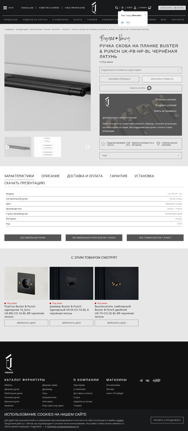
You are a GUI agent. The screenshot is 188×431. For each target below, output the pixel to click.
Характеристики (19, 176)
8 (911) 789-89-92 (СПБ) (75, 8)
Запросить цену (26, 322)
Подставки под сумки (52, 405)
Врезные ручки (11, 401)
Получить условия (165, 105)
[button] (88, 147)
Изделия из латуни (82, 401)
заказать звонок (172, 8)
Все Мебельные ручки (32, 237)
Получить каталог (165, 99)
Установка (144, 176)
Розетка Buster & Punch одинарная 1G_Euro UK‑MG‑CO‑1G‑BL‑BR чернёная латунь (24, 311)
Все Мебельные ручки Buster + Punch (94, 237)
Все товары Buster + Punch (155, 237)
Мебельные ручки (13, 393)
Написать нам (27, 8)
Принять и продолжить (167, 420)
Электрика (47, 401)
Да (122, 22)
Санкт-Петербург (115, 393)
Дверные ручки (11, 389)
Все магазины (113, 385)
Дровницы (47, 389)
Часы (44, 393)
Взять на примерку (165, 111)
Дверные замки (49, 385)
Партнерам (79, 385)
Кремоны (9, 405)
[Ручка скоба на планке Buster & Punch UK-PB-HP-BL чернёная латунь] (47, 82)
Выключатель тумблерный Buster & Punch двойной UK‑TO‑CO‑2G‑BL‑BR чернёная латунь (114, 311)
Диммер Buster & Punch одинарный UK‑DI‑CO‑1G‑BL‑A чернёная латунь (69, 310)
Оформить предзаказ (119, 79)
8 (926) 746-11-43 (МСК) (49, 8)
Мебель (8, 385)
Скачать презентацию (24, 183)
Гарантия (118, 176)
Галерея (77, 405)
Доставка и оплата (85, 176)
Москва (110, 389)
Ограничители (49, 397)
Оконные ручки (12, 397)
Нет (128, 22)
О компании (79, 389)
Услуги (76, 397)
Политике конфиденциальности (63, 426)
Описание (50, 176)
